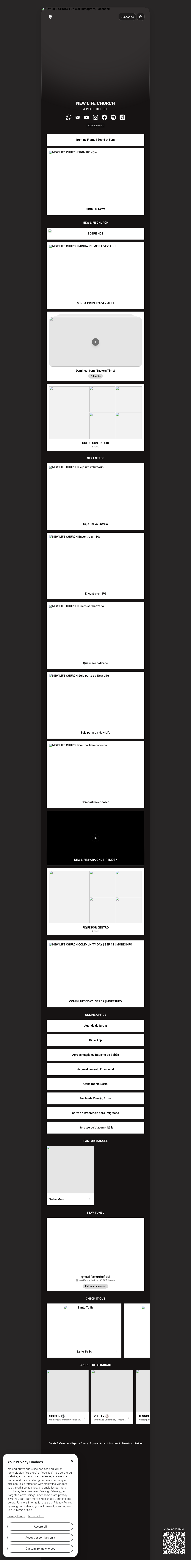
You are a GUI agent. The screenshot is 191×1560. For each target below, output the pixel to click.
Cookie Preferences (59, 1443)
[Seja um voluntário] (95, 490)
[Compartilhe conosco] (95, 768)
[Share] (140, 139)
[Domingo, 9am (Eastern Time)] (95, 339)
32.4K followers (95, 125)
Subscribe (96, 376)
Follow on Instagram (95, 1286)
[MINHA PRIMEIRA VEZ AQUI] (95, 269)
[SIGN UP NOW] (95, 175)
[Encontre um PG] (95, 560)
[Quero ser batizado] (95, 629)
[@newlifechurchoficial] (95, 1245)
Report (74, 1443)
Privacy (84, 1443)
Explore (94, 1443)
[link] (68, 117)
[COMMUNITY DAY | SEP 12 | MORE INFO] (95, 967)
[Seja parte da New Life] (95, 699)
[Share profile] (140, 17)
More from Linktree (132, 1443)
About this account (110, 1443)
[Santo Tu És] (84, 1324)
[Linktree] (50, 17)
